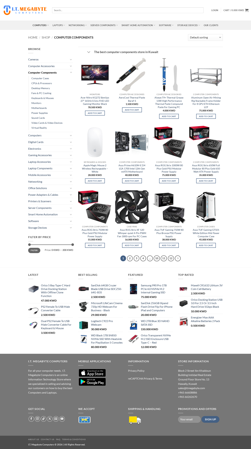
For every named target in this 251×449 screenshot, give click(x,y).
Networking (77, 25)
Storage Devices (187, 25)
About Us (33, 439)
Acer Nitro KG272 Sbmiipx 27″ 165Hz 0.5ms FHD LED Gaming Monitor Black (95, 100)
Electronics (34, 148)
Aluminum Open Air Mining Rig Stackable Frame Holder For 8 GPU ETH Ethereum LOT (206, 102)
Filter (34, 250)
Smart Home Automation (137, 25)
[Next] (178, 258)
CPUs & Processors (41, 83)
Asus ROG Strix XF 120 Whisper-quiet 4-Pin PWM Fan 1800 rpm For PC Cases (132, 233)
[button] (214, 10)
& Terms (157, 378)
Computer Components (42, 72)
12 (170, 258)
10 (156, 258)
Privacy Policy (136, 370)
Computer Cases (40, 78)
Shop (46, 37)
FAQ (58, 439)
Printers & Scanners (39, 201)
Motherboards (39, 107)
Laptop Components (40, 168)
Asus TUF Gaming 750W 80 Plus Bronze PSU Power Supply (169, 233)
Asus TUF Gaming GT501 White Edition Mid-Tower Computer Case (206, 233)
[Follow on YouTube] (62, 419)
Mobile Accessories (39, 174)
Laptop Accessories (39, 161)
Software (165, 25)
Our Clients (211, 25)
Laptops (58, 25)
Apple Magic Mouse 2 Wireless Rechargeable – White (95, 168)
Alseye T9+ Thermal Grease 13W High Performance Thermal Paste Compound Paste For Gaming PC (169, 102)
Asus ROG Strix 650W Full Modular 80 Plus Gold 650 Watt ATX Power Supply (206, 168)
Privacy (148, 378)
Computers (39, 25)
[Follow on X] (50, 419)
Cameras (33, 59)
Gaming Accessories (40, 155)
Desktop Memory (40, 88)
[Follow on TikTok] (43, 419)
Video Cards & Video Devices (46, 122)
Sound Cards (38, 117)
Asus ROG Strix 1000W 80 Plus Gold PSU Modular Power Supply (169, 168)
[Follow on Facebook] (31, 419)
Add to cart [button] (95, 113)
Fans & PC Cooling (41, 93)
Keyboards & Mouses (42, 98)
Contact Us (47, 439)
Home (33, 37)
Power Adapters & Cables (43, 194)
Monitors (36, 103)
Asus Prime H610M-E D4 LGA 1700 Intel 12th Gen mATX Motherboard (131, 168)
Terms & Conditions (74, 439)
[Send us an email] (56, 419)
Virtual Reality (39, 127)
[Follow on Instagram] (37, 419)
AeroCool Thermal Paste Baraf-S (132, 99)
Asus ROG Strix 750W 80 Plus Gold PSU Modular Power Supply (95, 233)
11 (163, 258)
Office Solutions (37, 188)
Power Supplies (39, 112)
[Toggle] (71, 59)
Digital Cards (36, 142)
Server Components (102, 25)
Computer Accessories (41, 66)
